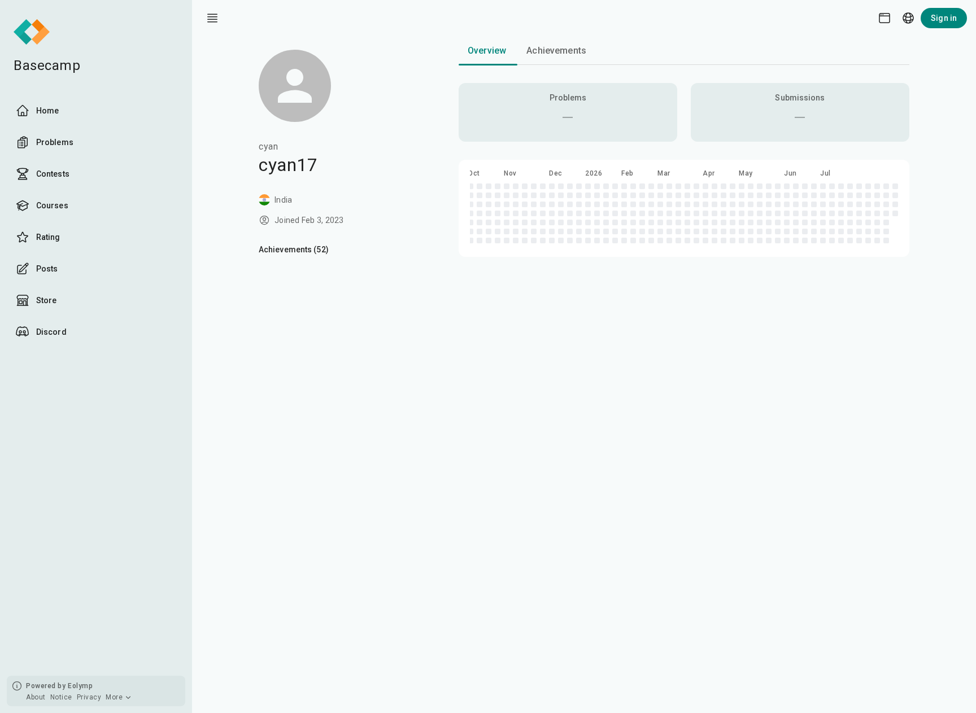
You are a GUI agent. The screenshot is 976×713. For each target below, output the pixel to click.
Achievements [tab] (556, 50)
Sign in (944, 18)
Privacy (89, 697)
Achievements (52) (294, 249)
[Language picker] (908, 18)
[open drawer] (212, 18)
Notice (61, 697)
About (36, 697)
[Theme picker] (884, 18)
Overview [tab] (487, 50)
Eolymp (80, 686)
